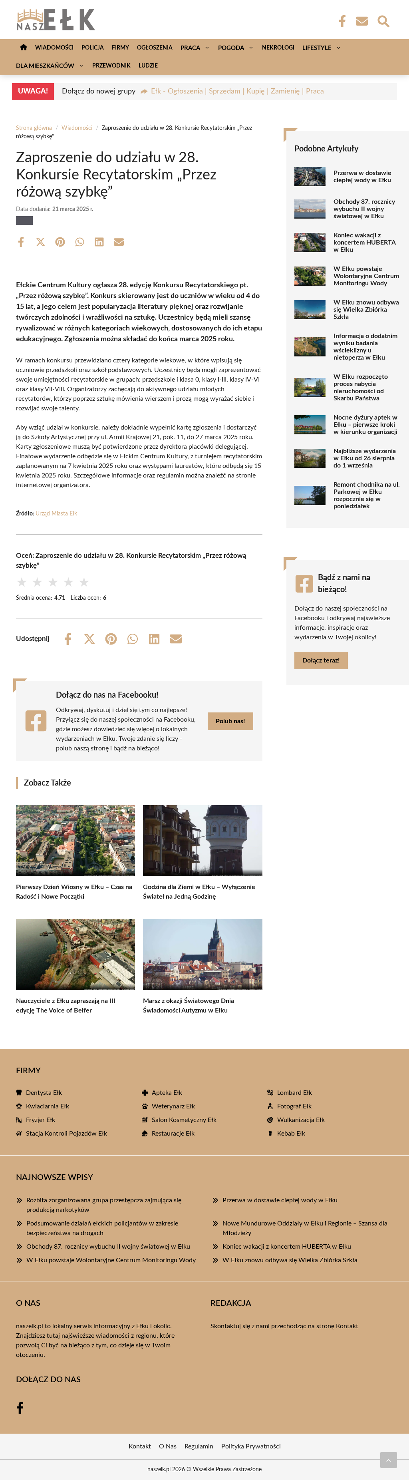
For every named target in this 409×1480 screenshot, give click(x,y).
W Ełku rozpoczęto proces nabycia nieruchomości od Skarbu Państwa (361, 388)
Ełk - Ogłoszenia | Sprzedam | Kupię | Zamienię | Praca (237, 91)
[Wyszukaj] (383, 20)
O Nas (168, 1446)
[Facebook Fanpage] (340, 21)
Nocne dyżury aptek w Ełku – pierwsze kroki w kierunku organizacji (365, 424)
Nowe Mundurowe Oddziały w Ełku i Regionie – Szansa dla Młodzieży (304, 1228)
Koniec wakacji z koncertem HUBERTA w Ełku (364, 242)
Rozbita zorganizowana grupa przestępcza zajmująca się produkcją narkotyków (103, 1205)
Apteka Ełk (167, 1093)
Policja (92, 48)
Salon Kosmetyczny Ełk (184, 1120)
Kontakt (347, 1326)
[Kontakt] (361, 21)
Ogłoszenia (155, 48)
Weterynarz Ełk (173, 1106)
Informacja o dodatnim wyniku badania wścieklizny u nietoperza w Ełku (365, 347)
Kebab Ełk (291, 1133)
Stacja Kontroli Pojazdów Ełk (66, 1133)
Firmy (120, 48)
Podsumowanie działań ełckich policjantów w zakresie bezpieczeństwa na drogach (102, 1228)
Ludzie (148, 66)
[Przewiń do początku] (388, 1460)
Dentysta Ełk (44, 1093)
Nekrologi (278, 48)
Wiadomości (54, 48)
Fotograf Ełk (294, 1106)
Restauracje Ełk (173, 1133)
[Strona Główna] (23, 48)
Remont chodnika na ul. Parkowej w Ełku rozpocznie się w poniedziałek (367, 495)
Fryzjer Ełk (40, 1120)
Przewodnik (111, 66)
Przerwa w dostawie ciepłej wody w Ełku (362, 176)
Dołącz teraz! (321, 660)
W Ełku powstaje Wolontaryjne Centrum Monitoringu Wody (366, 276)
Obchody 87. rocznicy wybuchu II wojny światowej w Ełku (364, 209)
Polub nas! (230, 721)
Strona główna (34, 128)
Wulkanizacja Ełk (301, 1120)
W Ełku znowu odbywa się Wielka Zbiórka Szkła (366, 309)
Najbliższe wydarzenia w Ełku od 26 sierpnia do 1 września (365, 458)
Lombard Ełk (294, 1093)
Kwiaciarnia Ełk (47, 1106)
